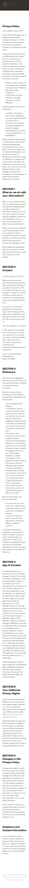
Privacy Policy (23, 875)
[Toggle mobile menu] (26, 4)
